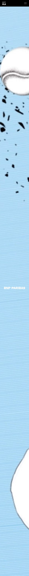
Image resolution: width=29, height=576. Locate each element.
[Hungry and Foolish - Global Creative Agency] (4, 3)
